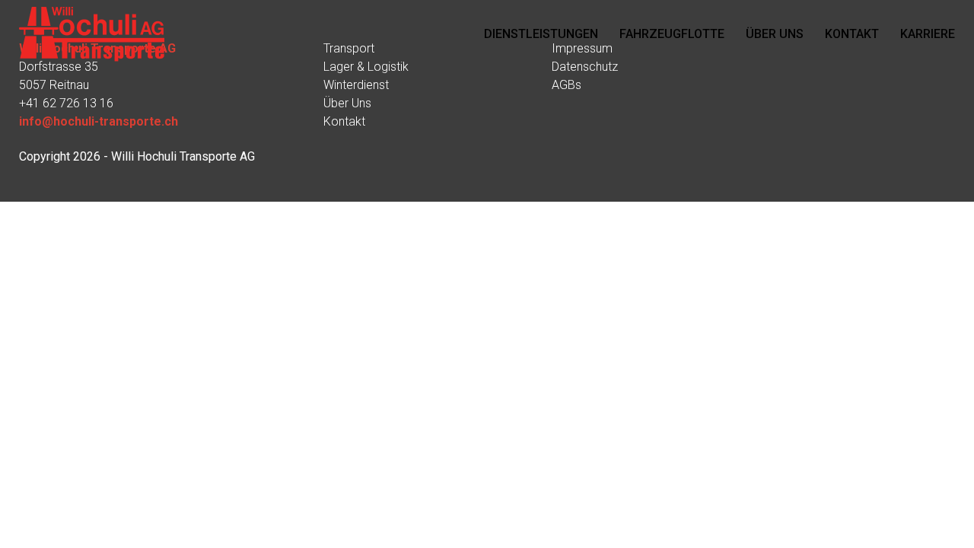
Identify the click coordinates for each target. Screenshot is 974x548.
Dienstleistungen (541, 34)
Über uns (775, 34)
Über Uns (347, 103)
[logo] (91, 34)
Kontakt (852, 34)
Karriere (927, 34)
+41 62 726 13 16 (66, 103)
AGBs (566, 85)
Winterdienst (356, 85)
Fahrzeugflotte (671, 34)
